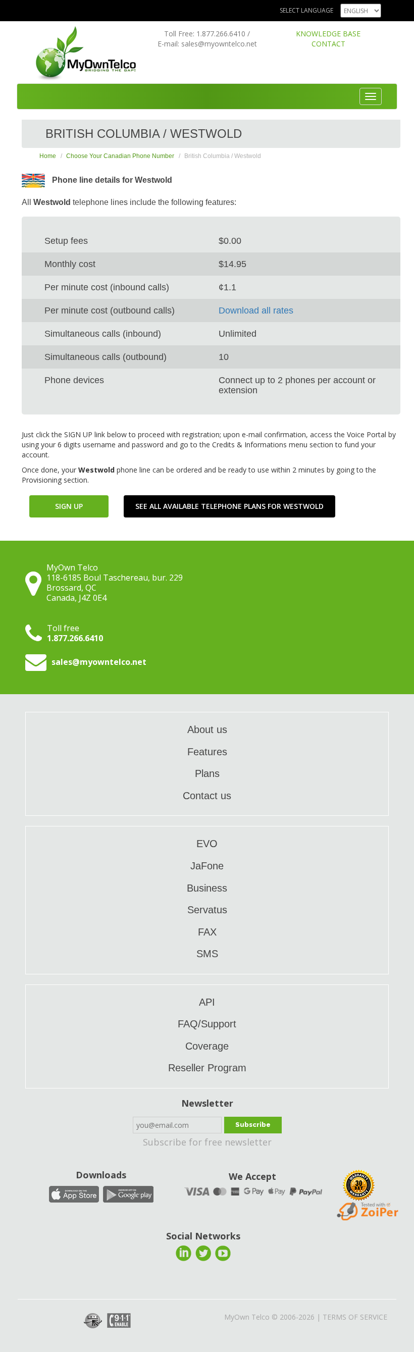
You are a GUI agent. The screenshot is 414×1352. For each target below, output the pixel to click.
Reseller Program (207, 1067)
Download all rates (256, 310)
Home (47, 156)
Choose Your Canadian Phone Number (120, 156)
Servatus (207, 909)
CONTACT (328, 43)
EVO (207, 843)
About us (207, 729)
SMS (207, 953)
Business (207, 888)
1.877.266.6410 (220, 33)
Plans (207, 773)
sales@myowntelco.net (219, 43)
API (207, 1002)
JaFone (207, 865)
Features (207, 751)
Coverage (207, 1046)
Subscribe (253, 1124)
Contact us (207, 795)
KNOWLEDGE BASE (328, 33)
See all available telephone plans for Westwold (229, 506)
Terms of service (355, 1317)
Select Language (306, 10)
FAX (207, 932)
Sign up (69, 506)
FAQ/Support (207, 1023)
